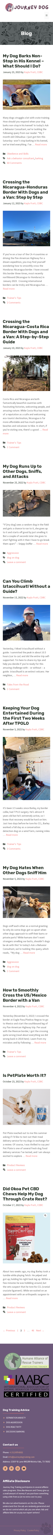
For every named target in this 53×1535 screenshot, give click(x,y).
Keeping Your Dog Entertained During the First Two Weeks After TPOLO (24, 716)
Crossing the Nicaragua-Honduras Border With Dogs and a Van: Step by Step (25, 189)
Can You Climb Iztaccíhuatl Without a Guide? (26, 586)
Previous (9, 1330)
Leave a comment (16, 562)
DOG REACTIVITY (13, 1427)
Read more (41, 144)
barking (39, 158)
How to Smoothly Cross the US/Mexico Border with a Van (24, 995)
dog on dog (13, 557)
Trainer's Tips (14, 297)
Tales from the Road (18, 684)
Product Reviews (16, 1165)
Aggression (13, 553)
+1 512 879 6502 (16, 1452)
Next (40, 1330)
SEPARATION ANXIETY (16, 1417)
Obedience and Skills (18, 153)
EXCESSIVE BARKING (15, 1431)
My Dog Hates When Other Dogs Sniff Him (24, 870)
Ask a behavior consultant (20, 158)
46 (33, 1330)
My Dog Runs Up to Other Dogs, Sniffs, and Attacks (22, 471)
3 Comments (13, 848)
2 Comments (13, 302)
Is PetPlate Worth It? (24, 1075)
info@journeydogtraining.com (21, 1457)
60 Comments (14, 162)
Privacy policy (20, 1530)
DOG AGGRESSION (14, 1422)
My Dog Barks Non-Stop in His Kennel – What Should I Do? (23, 61)
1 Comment (13, 447)
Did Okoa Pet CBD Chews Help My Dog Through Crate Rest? (25, 1194)
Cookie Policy (33, 1530)
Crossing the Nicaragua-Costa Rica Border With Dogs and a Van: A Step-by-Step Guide (26, 331)
